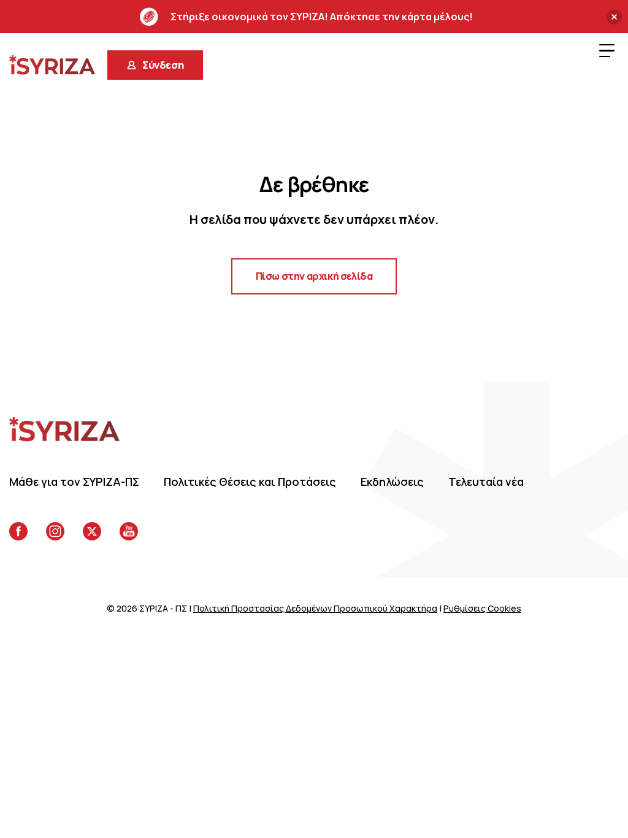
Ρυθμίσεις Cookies (482, 608)
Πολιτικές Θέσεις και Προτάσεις (250, 481)
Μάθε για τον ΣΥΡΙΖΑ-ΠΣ (74, 481)
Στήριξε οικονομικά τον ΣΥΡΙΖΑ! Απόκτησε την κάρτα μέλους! (321, 16)
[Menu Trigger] (606, 50)
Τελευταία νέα (486, 481)
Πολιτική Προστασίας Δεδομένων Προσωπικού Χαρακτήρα (315, 608)
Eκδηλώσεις (392, 481)
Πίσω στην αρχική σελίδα (314, 276)
